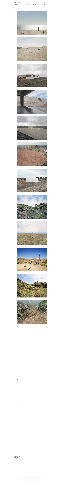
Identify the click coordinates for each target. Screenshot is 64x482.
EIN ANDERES (35, 6)
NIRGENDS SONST (20, 6)
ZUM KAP (20, 4)
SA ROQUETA (28, 4)
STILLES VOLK (31, 6)
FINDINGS (15, 6)
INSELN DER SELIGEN (33, 4)
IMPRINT (16, 478)
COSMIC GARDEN (40, 6)
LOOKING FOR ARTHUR (26, 6)
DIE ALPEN (24, 4)
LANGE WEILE (43, 4)
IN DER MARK (15, 4)
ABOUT (44, 6)
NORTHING (39, 4)
